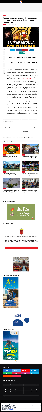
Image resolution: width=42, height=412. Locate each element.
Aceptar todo (22, 406)
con (18, 119)
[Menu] (4, 2)
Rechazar (29, 406)
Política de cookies (10, 409)
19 (15, 391)
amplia (10, 119)
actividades (5, 119)
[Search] (37, 2)
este (23, 119)
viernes (11, 121)
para (36, 119)
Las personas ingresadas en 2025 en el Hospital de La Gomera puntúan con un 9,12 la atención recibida (11, 191)
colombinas (14, 119)
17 (5, 391)
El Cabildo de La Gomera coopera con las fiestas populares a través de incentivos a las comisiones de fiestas (30, 174)
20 (20, 391)
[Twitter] (4, 54)
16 (36, 389)
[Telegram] (4, 66)
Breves (4, 15)
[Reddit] (4, 71)
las (29, 119)
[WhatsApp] (4, 64)
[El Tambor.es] (21, 1)
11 (10, 389)
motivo (32, 119)
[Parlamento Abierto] (21, 264)
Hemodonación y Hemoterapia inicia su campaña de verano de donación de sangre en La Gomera (30, 157)
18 (10, 391)
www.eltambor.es (21, 24)
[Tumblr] (4, 68)
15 (31, 389)
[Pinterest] (4, 59)
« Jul (4, 396)
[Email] (4, 61)
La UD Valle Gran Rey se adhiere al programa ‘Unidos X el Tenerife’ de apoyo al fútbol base (11, 174)
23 (36, 391)
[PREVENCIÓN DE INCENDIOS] (21, 212)
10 (5, 389)
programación (6, 121)
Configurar (36, 406)
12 (15, 389)
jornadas (26, 119)
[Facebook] (4, 52)
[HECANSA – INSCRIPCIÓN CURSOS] (21, 319)
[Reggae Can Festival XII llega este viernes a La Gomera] (11, 149)
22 (31, 391)
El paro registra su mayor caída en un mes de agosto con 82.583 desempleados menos (12, 129)
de (20, 119)
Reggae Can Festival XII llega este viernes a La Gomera (10, 157)
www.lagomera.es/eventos (27, 78)
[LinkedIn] (4, 57)
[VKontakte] (4, 73)
